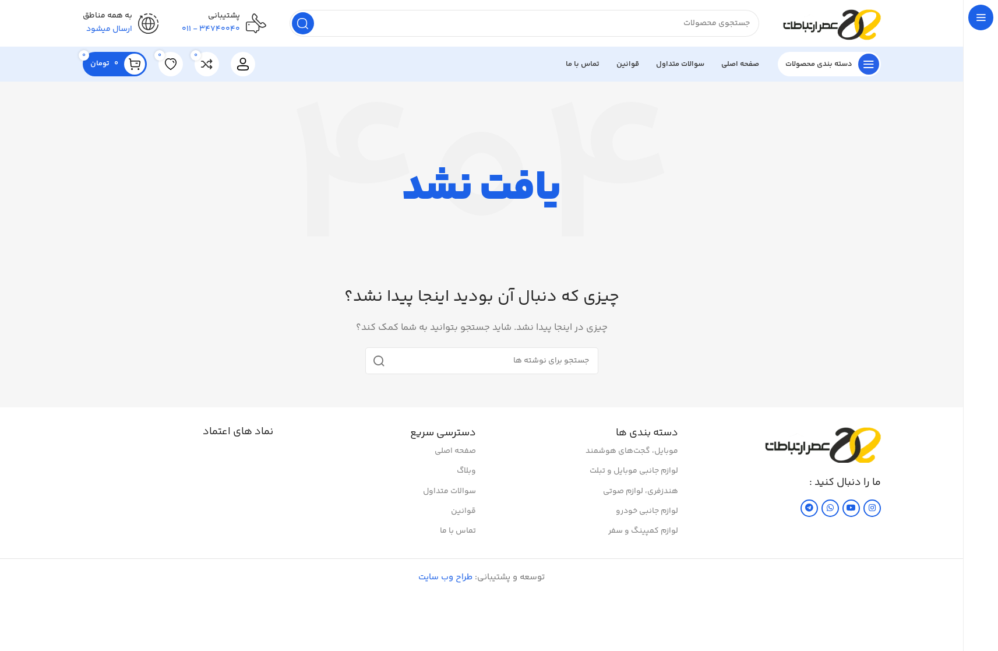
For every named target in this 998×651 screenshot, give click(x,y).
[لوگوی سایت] (831, 23)
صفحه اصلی (455, 451)
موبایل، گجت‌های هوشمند (632, 451)
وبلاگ (466, 471)
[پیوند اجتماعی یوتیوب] (851, 508)
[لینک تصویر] (822, 443)
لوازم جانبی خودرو (647, 511)
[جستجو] (303, 23)
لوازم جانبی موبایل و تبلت (634, 471)
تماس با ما (458, 531)
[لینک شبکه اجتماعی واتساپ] (830, 508)
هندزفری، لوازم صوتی (640, 491)
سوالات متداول (449, 491)
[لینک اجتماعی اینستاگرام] (872, 508)
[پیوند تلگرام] (809, 508)
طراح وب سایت (445, 577)
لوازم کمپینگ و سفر (643, 531)
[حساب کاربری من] (243, 64)
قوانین (463, 511)
